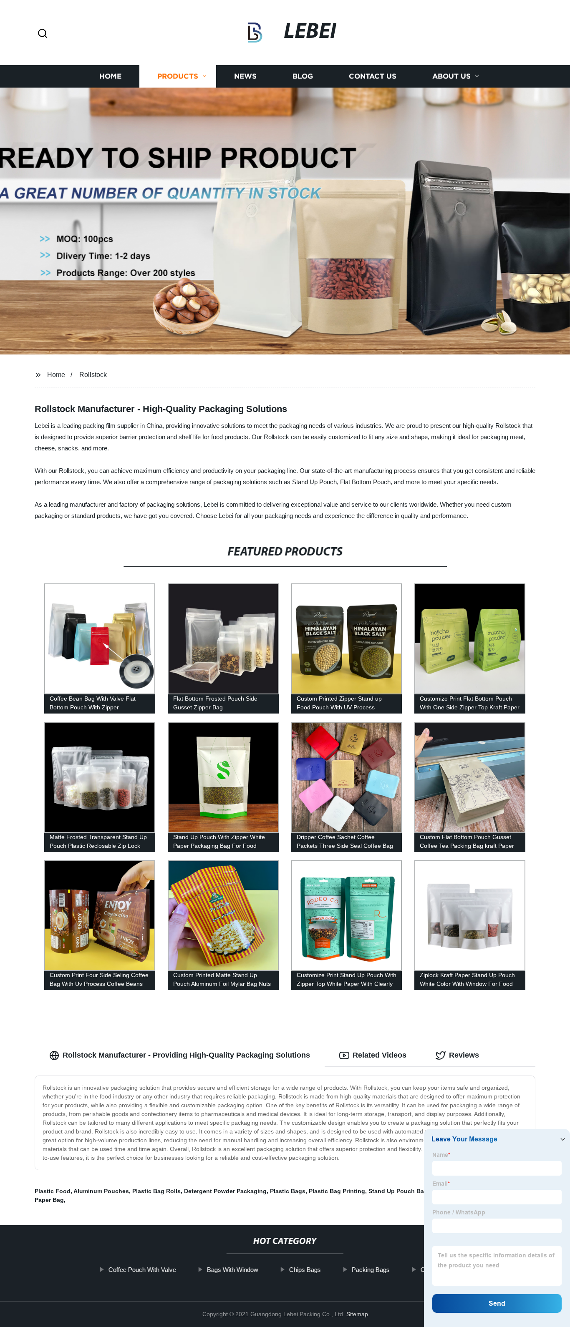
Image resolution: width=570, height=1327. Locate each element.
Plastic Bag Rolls (156, 1191)
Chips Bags (305, 1269)
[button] (42, 34)
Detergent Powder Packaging (225, 1191)
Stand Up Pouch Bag (398, 1191)
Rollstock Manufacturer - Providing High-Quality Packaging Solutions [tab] (186, 1055)
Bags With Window (232, 1269)
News (245, 76)
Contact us (372, 76)
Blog (303, 76)
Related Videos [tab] (379, 1055)
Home (110, 76)
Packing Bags (371, 1269)
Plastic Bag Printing (337, 1191)
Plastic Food (53, 1191)
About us (451, 76)
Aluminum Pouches (101, 1191)
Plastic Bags (287, 1191)
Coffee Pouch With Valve (142, 1269)
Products (177, 76)
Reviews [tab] (464, 1055)
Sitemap (357, 1314)
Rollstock (93, 374)
